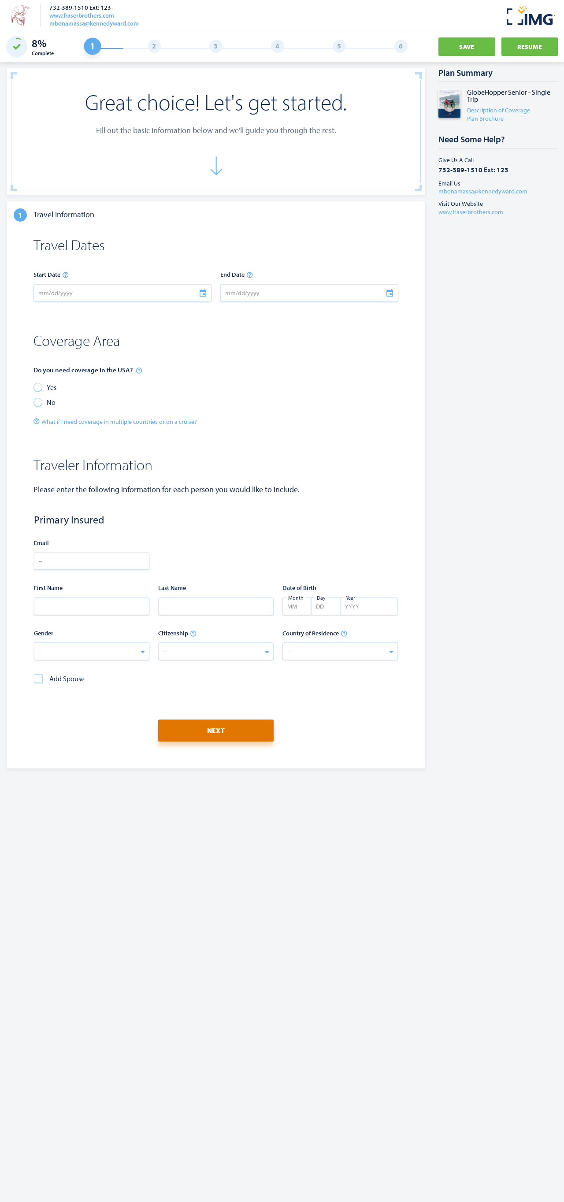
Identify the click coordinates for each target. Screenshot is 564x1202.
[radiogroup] (122, 394)
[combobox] (91, 651)
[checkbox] (59, 678)
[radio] (44, 387)
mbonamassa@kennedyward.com (94, 23)
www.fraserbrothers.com (81, 15)
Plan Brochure (485, 118)
